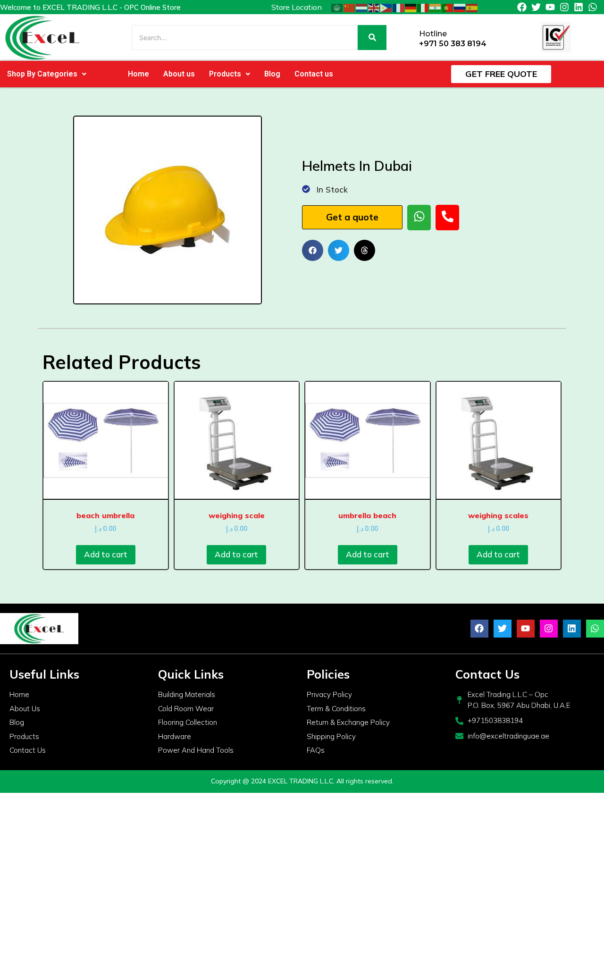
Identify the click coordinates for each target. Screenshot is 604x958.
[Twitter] (536, 7)
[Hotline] (408, 37)
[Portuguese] (448, 7)
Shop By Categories (42, 73)
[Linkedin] (578, 7)
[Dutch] (362, 7)
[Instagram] (564, 7)
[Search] (372, 37)
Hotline (433, 33)
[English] (374, 7)
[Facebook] (522, 7)
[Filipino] (386, 7)
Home (138, 73)
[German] (411, 7)
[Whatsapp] (593, 7)
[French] (399, 7)
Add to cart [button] (105, 554)
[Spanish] (472, 7)
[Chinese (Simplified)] (350, 7)
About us (179, 73)
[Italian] (423, 7)
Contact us (313, 73)
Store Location (296, 7)
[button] (46, 74)
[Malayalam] (435, 7)
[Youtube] (550, 7)
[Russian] (460, 7)
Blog (272, 73)
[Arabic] (337, 7)
